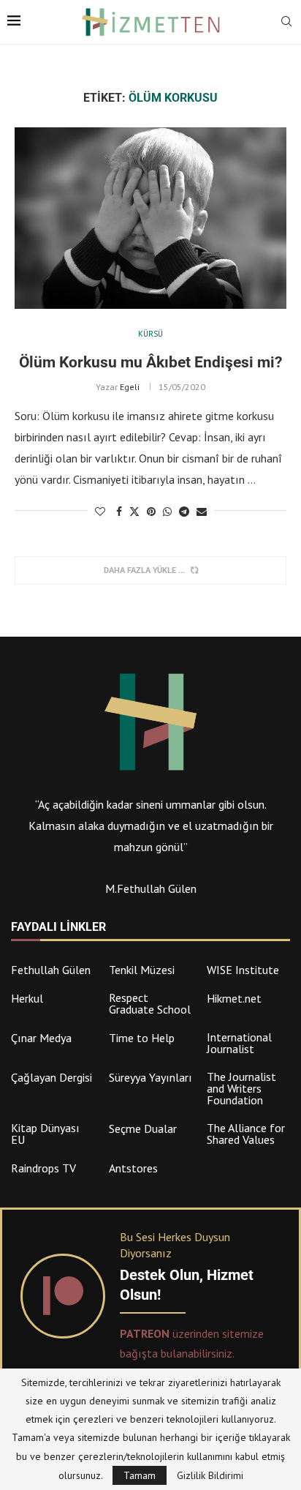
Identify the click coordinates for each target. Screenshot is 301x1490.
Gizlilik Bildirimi (210, 1475)
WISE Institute (243, 970)
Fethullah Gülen (51, 970)
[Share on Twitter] (134, 511)
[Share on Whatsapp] (167, 511)
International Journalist (239, 1043)
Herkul (27, 998)
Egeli (130, 386)
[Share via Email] (202, 511)
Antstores (133, 1168)
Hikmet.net (234, 998)
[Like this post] (100, 511)
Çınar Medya (41, 1038)
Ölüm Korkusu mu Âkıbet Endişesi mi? (150, 362)
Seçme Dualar (143, 1128)
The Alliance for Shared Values (246, 1133)
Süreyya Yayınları (150, 1077)
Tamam (139, 1475)
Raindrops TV (43, 1168)
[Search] (286, 22)
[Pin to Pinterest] (151, 511)
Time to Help (142, 1038)
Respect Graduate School (150, 1003)
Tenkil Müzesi (142, 970)
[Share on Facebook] (119, 511)
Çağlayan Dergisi (51, 1077)
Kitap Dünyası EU (45, 1133)
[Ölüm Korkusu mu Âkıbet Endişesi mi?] (150, 218)
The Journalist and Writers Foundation (241, 1088)
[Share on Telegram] (184, 511)
